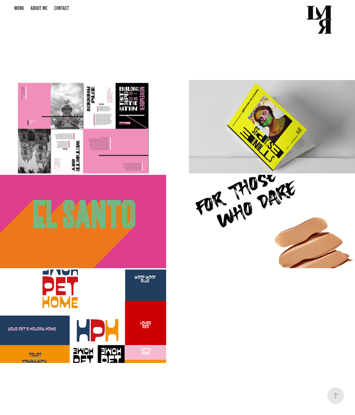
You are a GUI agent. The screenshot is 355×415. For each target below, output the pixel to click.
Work (19, 8)
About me (39, 8)
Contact (61, 8)
